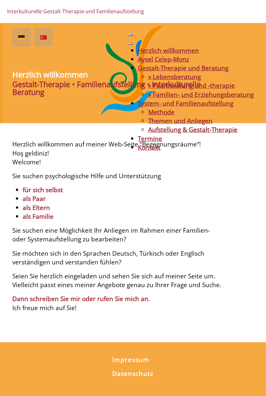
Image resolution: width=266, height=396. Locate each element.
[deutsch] (21, 37)
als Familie (38, 216)
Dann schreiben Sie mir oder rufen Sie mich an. (81, 298)
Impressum (130, 359)
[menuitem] (168, 50)
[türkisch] (43, 37)
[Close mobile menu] (130, 44)
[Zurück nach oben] (253, 383)
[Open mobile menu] (130, 35)
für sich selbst (43, 189)
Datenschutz (133, 373)
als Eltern (36, 207)
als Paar (34, 198)
